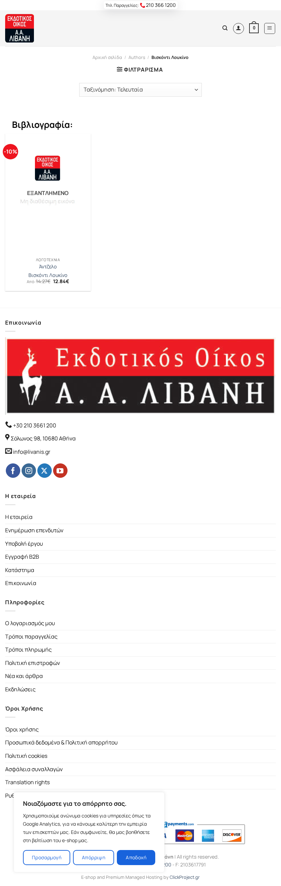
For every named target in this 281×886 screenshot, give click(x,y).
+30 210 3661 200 (34, 425)
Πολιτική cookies (26, 756)
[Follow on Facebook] (13, 470)
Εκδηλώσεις (20, 689)
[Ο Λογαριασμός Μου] (238, 28)
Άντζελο (48, 267)
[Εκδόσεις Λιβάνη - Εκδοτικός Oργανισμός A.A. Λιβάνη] (28, 28)
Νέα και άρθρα (24, 676)
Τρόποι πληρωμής (28, 649)
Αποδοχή (136, 857)
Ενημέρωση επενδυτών (34, 530)
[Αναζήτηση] (225, 28)
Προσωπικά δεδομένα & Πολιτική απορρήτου (61, 742)
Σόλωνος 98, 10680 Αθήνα (43, 438)
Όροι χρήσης (22, 729)
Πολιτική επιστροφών (32, 663)
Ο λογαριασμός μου (30, 623)
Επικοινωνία (20, 583)
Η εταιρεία (19, 517)
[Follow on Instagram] (29, 470)
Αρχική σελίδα (107, 57)
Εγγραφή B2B (22, 556)
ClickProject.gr (185, 877)
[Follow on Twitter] (44, 470)
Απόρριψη (93, 857)
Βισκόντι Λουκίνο (48, 275)
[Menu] (270, 28)
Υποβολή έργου (24, 543)
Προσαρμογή (46, 857)
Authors (137, 57)
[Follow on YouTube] (60, 470)
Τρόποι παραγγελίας (31, 636)
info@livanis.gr (31, 452)
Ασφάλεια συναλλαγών (34, 769)
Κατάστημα (19, 570)
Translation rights (27, 782)
